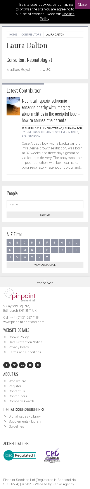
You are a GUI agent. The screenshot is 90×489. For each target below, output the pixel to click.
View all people (45, 264)
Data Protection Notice (26, 342)
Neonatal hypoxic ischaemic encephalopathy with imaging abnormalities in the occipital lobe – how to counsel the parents (51, 110)
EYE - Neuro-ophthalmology (41, 132)
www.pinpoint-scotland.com (23, 322)
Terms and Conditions (25, 352)
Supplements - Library (25, 421)
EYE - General (31, 135)
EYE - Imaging (69, 132)
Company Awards (22, 401)
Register (15, 386)
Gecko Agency (63, 484)
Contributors (31, 34)
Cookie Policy (19, 337)
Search (45, 214)
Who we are (17, 381)
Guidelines (16, 426)
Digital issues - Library (25, 416)
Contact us (17, 391)
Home (13, 34)
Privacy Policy (19, 347)
